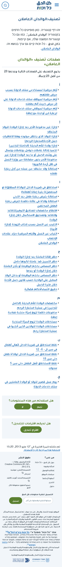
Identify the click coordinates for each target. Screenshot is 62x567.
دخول (52, 486)
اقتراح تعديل (31, 429)
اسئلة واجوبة (49, 466)
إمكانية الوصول (48, 470)
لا (22, 406)
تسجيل (15, 501)
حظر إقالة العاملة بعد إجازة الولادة (36, 256)
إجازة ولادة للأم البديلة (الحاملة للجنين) (33, 145)
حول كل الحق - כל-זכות (44, 462)
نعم (39, 406)
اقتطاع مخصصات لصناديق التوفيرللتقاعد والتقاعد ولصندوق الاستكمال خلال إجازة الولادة (32, 215)
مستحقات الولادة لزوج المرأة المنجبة (34, 321)
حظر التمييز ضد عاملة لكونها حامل (35, 261)
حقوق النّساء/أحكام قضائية (40, 289)
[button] (56, 5)
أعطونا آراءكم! (48, 478)
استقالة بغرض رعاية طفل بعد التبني (35, 196)
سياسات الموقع (48, 474)
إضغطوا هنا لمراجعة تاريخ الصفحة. (41, 450)
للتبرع (51, 482)
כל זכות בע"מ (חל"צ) (18, 532)
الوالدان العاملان (50, 48)
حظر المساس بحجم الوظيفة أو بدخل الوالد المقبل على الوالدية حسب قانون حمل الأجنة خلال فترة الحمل (30, 280)
